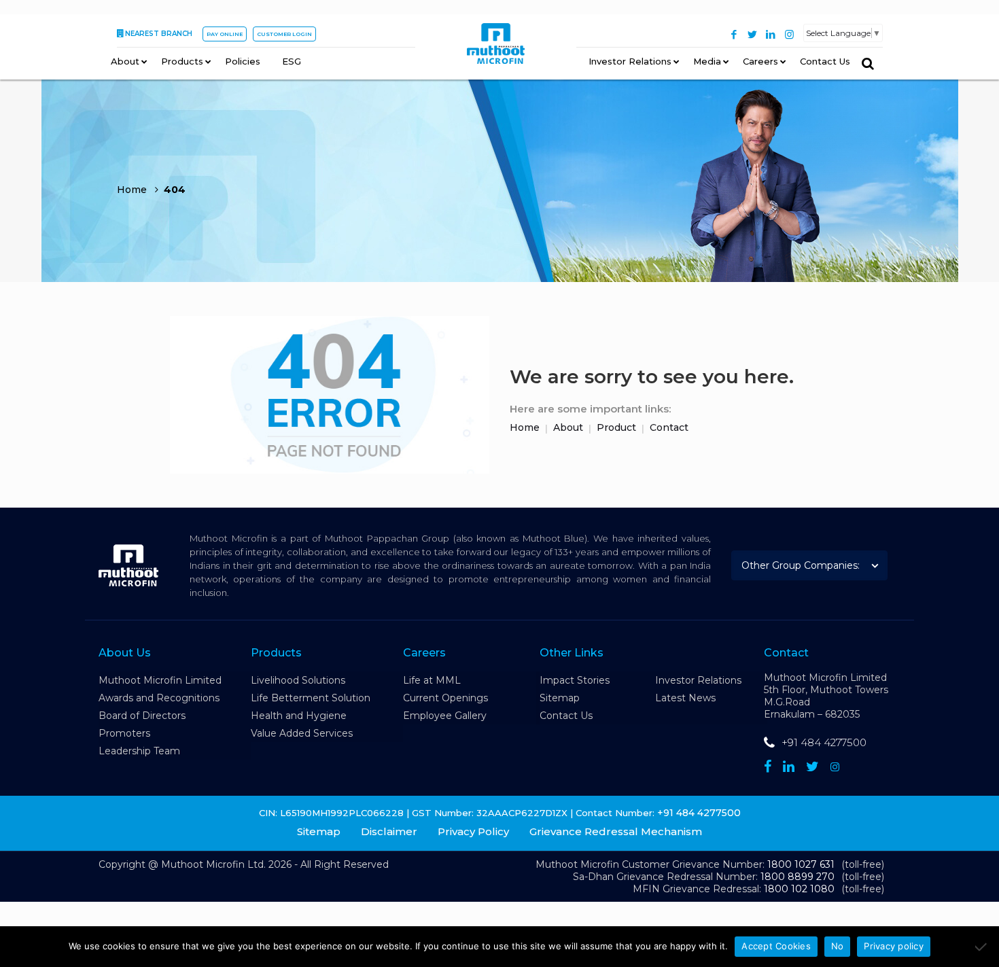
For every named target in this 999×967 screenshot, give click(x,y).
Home (525, 427)
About (568, 427)
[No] (982, 946)
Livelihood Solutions (298, 680)
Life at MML (432, 680)
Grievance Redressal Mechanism (615, 831)
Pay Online (225, 34)
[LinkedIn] (771, 34)
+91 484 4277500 (824, 742)
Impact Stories (575, 680)
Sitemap (560, 698)
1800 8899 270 (797, 877)
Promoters (124, 733)
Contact (669, 427)
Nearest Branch (158, 33)
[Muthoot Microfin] (495, 48)
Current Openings (445, 698)
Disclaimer (389, 831)
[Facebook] (734, 34)
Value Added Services (302, 733)
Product (616, 427)
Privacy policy (894, 945)
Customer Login (284, 34)
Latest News (685, 698)
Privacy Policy (473, 831)
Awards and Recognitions (159, 698)
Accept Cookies (776, 945)
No (837, 945)
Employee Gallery (445, 715)
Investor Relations (698, 680)
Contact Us (566, 715)
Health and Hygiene (299, 715)
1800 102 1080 (799, 889)
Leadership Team (139, 751)
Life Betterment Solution (310, 698)
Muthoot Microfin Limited (160, 680)
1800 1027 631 (801, 864)
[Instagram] (789, 34)
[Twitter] (753, 34)
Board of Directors (142, 715)
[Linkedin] (788, 767)
